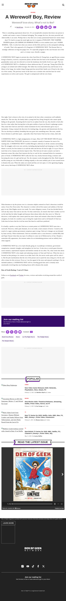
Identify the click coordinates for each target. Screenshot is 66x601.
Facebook (13, 275)
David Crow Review (7, 337)
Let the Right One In (29, 337)
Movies (27, 398)
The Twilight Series (43, 337)
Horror (18, 337)
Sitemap (33, 594)
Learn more (8, 523)
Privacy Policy (33, 592)
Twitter (21, 275)
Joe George (39, 406)
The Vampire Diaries (8, 340)
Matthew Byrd (40, 392)
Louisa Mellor (38, 436)
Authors (33, 556)
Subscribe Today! (33, 559)
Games (27, 384)
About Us (33, 554)
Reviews (33, 12)
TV (25, 412)
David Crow (19, 27)
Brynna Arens (40, 420)
